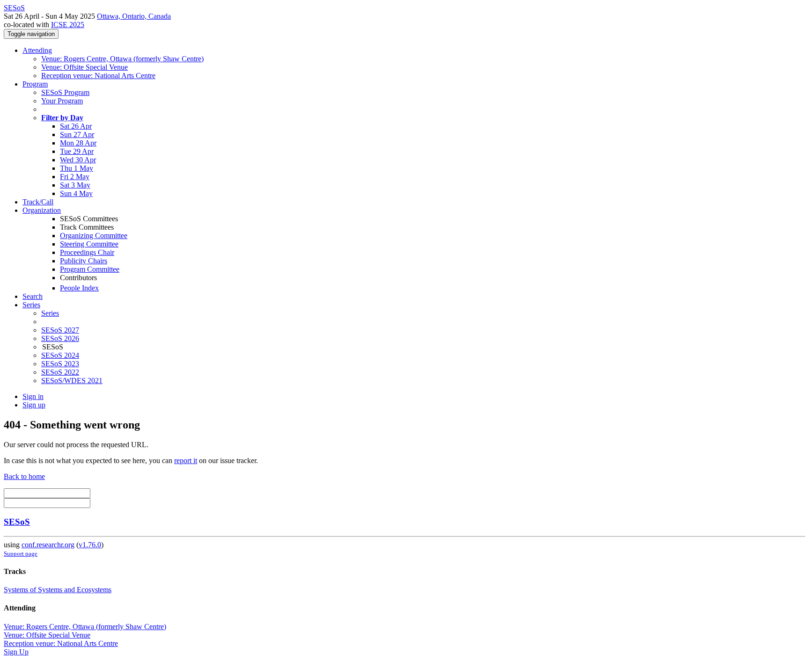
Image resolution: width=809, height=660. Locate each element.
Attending (37, 50)
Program (35, 84)
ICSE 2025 (67, 25)
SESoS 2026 (60, 338)
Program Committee (89, 269)
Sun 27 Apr (77, 134)
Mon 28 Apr (78, 143)
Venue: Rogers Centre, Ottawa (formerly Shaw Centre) (122, 59)
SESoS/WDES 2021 (72, 380)
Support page (20, 553)
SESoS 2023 (60, 364)
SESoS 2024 (60, 355)
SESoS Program (65, 92)
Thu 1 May (76, 168)
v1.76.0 (90, 545)
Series (50, 313)
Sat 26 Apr (76, 126)
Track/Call (37, 202)
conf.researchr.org (48, 545)
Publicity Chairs (83, 261)
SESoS (17, 522)
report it (185, 460)
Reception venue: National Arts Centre (98, 76)
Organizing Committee (93, 235)
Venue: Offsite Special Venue (84, 67)
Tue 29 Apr (77, 151)
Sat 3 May (75, 185)
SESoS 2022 (60, 372)
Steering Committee (89, 244)
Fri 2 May (74, 177)
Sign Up (16, 652)
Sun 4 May (76, 193)
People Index (79, 288)
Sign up (33, 405)
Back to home (24, 476)
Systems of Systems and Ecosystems (57, 590)
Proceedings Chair (87, 252)
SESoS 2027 (60, 330)
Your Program (62, 101)
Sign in (33, 396)
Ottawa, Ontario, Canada (134, 16)
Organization (41, 210)
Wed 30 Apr (78, 160)
